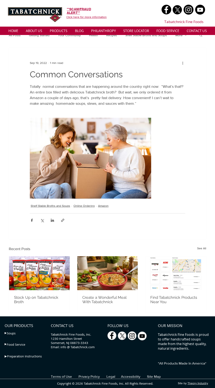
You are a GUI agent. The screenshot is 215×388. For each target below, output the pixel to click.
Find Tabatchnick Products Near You (173, 299)
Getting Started (39, 35)
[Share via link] (63, 220)
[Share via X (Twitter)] (42, 220)
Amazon (103, 205)
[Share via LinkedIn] (52, 220)
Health (93, 35)
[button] (201, 35)
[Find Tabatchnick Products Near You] (175, 273)
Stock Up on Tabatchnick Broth (36, 299)
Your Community (69, 35)
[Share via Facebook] (32, 220)
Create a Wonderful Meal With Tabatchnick (104, 299)
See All (201, 248)
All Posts (15, 35)
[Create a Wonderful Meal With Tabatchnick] (107, 273)
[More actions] (182, 62)
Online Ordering (84, 205)
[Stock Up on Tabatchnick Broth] (39, 273)
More (178, 35)
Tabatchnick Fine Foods (183, 21)
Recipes (111, 35)
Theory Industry (197, 383)
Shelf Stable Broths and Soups (146, 35)
